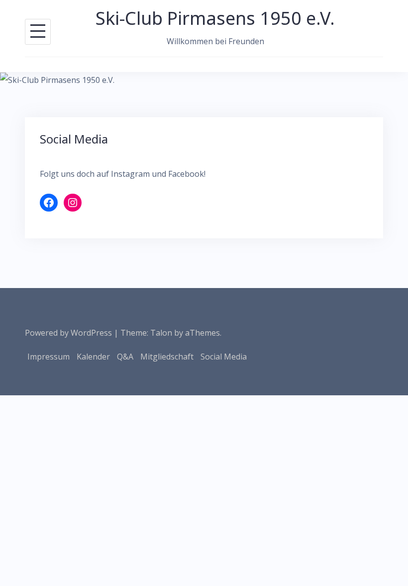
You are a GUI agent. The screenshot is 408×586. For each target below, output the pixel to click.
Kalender (93, 356)
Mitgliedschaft (167, 356)
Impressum (48, 356)
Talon (161, 332)
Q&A (125, 356)
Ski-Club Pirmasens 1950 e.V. (215, 18)
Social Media (224, 356)
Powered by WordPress (68, 332)
